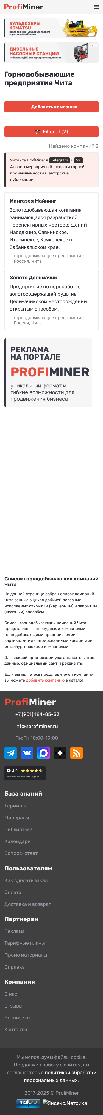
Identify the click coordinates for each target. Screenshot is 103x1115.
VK (78, 160)
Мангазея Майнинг (33, 201)
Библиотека (18, 829)
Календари (17, 841)
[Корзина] (80, 6)
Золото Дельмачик (33, 277)
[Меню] (96, 7)
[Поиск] (72, 7)
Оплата (12, 892)
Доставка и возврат (27, 904)
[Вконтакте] (27, 758)
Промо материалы (25, 955)
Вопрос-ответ (21, 853)
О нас (10, 994)
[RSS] (76, 758)
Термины (15, 806)
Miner (23, 6)
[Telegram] (10, 758)
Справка (14, 967)
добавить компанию (45, 680)
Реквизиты (17, 1018)
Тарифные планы (24, 943)
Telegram (59, 160)
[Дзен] (60, 758)
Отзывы (13, 1006)
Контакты (15, 1030)
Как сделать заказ (26, 880)
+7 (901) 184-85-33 (37, 714)
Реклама (14, 931)
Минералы (16, 818)
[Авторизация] (88, 6)
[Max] (43, 758)
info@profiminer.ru (36, 726)
